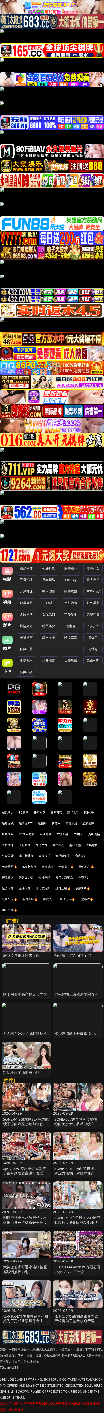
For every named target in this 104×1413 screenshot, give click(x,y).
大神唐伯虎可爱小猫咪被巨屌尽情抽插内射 (25, 1269)
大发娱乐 (44, 856)
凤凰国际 (8, 834)
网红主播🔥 (9, 910)
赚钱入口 (49, 899)
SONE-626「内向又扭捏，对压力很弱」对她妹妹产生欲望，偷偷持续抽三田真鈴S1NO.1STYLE (76, 1175)
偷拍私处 (58, 845)
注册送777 (26, 823)
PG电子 (89, 812)
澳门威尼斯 (43, 888)
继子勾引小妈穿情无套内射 (25, 994)
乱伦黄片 (41, 845)
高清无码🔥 (67, 899)
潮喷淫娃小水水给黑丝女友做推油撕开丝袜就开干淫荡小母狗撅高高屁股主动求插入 (25, 1224)
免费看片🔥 (9, 867)
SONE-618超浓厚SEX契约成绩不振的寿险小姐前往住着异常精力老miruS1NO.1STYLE (26, 1126)
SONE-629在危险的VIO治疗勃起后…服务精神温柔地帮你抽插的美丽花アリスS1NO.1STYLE (77, 1224)
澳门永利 (73, 812)
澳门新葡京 (26, 856)
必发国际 (8, 856)
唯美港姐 (70, 591)
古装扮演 (26, 614)
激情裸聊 (47, 867)
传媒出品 (26, 649)
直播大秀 (25, 888)
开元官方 (8, 877)
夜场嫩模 (92, 845)
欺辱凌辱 (26, 603)
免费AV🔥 (87, 899)
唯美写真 (70, 637)
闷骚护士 (93, 626)
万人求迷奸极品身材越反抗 (25, 1033)
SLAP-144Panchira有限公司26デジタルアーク (77, 1269)
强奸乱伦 (48, 568)
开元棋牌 (39, 812)
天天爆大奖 (26, 877)
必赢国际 (88, 823)
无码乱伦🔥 (86, 867)
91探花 (48, 603)
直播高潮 (46, 834)
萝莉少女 (93, 568)
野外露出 (93, 603)
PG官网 (24, 812)
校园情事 (48, 661)
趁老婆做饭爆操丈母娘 (21, 955)
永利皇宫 (81, 856)
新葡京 (56, 823)
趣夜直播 (75, 845)
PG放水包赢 (27, 834)
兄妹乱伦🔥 (9, 899)
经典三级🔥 (63, 888)
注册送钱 (8, 823)
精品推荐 (26, 568)
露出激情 (48, 637)
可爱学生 (70, 614)
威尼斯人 (8, 812)
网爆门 (93, 637)
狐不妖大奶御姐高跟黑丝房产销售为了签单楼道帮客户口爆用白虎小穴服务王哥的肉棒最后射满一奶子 (76, 1323)
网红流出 (70, 603)
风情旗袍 (26, 626)
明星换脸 (48, 626)
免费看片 (84, 877)
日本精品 (48, 580)
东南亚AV (93, 591)
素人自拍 (93, 580)
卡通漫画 (26, 637)
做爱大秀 (8, 888)
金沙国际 (44, 877)
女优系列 (48, 614)
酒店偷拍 (94, 834)
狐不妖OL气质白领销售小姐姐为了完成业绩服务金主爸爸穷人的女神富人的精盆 (25, 1321)
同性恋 (93, 649)
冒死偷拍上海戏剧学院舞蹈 (76, 994)
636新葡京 (29, 867)
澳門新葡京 (62, 856)
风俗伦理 (93, 661)
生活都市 (26, 661)
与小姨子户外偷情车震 (72, 955)
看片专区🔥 (30, 899)
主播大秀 (8, 845)
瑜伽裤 (70, 626)
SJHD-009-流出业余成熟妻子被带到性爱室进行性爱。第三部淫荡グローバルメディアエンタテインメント (25, 1175)
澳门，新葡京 (64, 877)
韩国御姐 (48, 591)
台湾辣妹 (26, 591)
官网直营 (56, 812)
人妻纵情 (70, 661)
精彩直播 (62, 834)
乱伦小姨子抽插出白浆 (21, 1072)
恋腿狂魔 (93, 614)
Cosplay (71, 580)
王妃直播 (25, 845)
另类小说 (26, 672)
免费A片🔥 (83, 888)
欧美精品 (70, 568)
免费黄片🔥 (66, 867)
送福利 (42, 823)
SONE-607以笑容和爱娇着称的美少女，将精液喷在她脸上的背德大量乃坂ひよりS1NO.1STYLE (76, 1126)
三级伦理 (26, 580)
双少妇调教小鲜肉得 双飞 (75, 1033)
